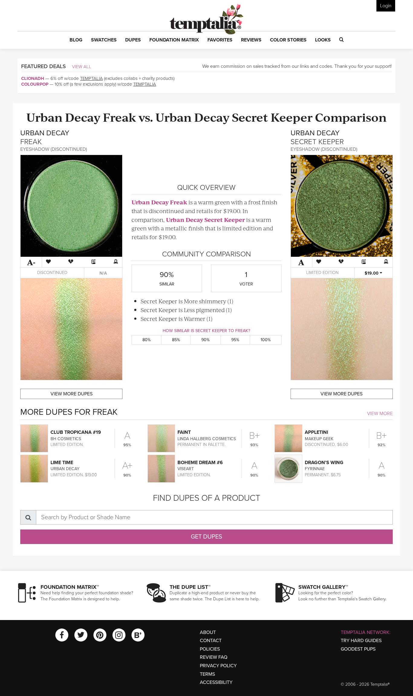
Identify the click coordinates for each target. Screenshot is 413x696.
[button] (76, 40)
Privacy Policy (218, 666)
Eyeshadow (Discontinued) (53, 149)
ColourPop (34, 84)
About (208, 632)
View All (81, 66)
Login (386, 6)
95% (235, 339)
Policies (210, 649)
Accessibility (216, 682)
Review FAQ (213, 657)
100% (266, 339)
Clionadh (32, 78)
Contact (211, 641)
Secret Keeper (272, 116)
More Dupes (71, 394)
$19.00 (372, 273)
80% (146, 339)
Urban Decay (63, 116)
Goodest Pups (358, 649)
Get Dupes (206, 536)
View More (380, 414)
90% (205, 339)
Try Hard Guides (361, 641)
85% (176, 339)
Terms (207, 674)
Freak (119, 116)
